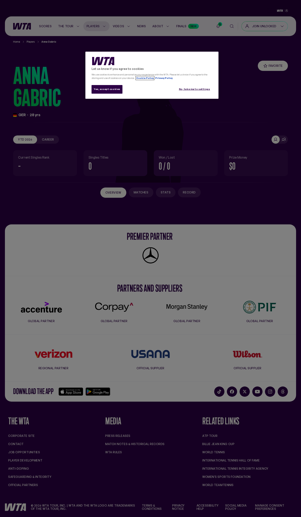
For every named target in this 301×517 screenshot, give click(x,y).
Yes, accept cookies (107, 89)
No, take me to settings (194, 89)
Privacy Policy (164, 78)
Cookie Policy (145, 78)
